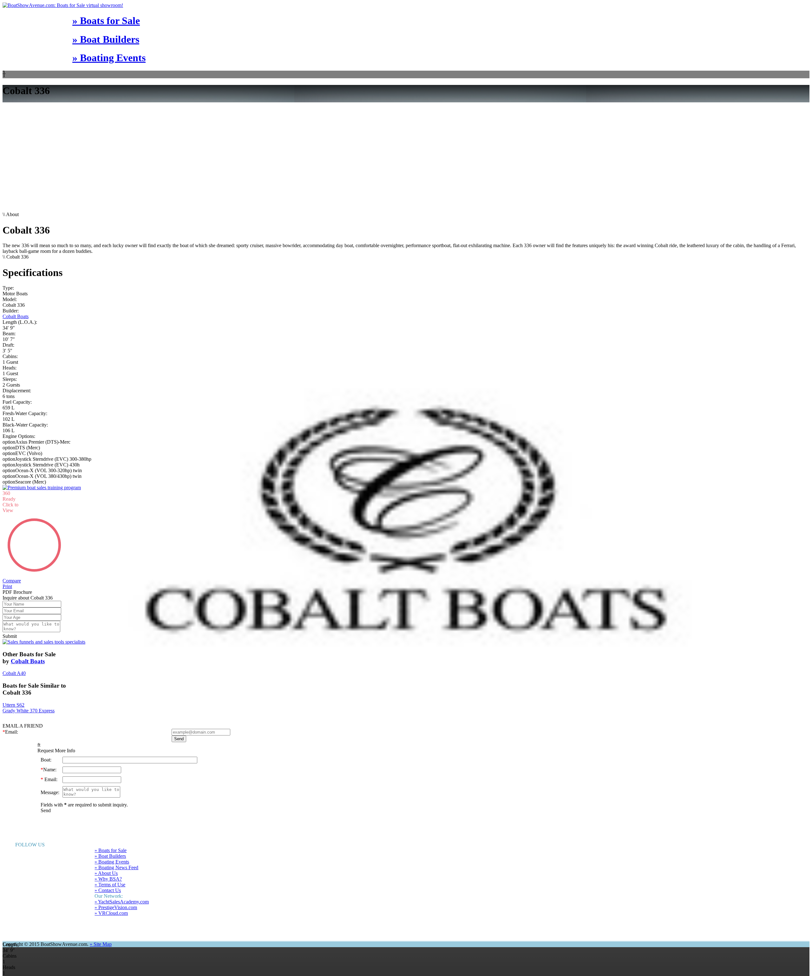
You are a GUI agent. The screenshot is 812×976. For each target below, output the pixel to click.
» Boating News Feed (116, 856)
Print (7, 575)
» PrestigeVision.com (116, 896)
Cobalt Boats (16, 316)
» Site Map (101, 932)
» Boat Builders (105, 39)
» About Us (106, 861)
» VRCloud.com (111, 901)
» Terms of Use (110, 873)
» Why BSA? (108, 867)
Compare (12, 569)
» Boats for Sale (106, 20)
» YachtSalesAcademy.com (122, 890)
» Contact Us (108, 879)
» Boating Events (109, 57)
